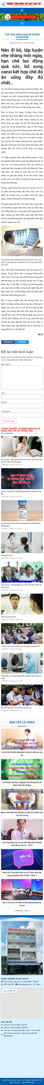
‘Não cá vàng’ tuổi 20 (8, 617)
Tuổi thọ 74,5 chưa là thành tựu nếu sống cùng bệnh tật (20, 646)
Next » (27, 910)
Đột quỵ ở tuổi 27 (7, 555)
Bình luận (6, 364)
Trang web (5, 411)
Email (4, 402)
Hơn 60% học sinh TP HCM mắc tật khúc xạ (16, 708)
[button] (22, 10)
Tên (3, 393)
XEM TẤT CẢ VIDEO (22, 722)
